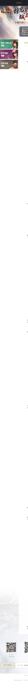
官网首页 (19, 3)
